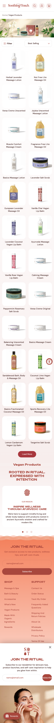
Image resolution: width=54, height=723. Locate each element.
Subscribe (47, 677)
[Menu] (4, 6)
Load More (27, 454)
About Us (35, 621)
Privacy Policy (38, 635)
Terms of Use (37, 641)
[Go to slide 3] (31, 532)
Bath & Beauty (11, 593)
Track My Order (38, 599)
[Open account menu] (42, 6)
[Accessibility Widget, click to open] (49, 361)
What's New (10, 604)
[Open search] (34, 6)
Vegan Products (11, 609)
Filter (9, 43)
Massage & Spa (11, 588)
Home (4, 15)
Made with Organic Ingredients (9, 618)
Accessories (10, 599)
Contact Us (36, 588)
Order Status (37, 593)
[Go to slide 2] (27, 532)
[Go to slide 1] (22, 532)
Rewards (8, 627)
